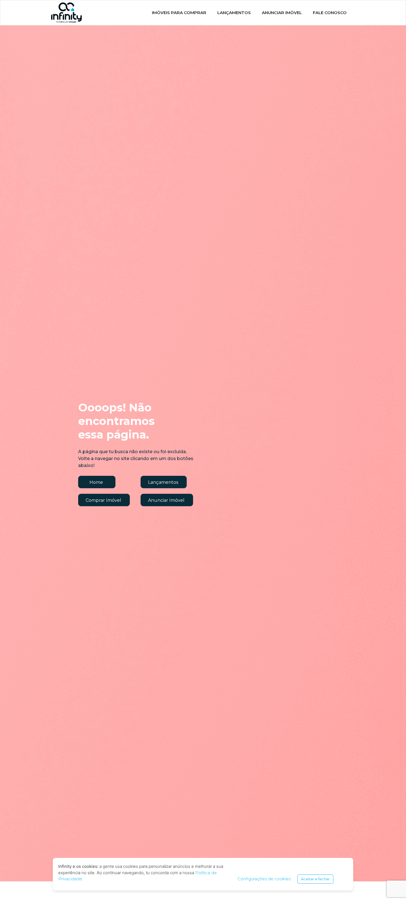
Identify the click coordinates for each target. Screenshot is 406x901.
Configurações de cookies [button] (264, 878)
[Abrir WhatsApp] (392, 887)
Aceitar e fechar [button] (315, 879)
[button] (96, 482)
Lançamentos (234, 12)
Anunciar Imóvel (282, 12)
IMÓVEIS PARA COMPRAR (179, 12)
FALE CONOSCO (330, 12)
